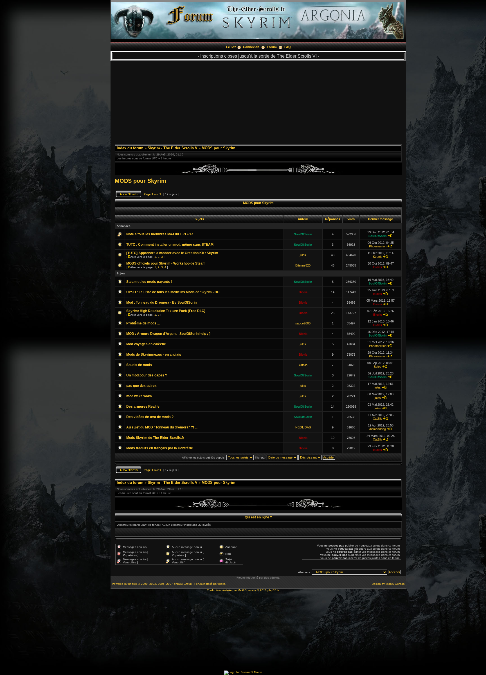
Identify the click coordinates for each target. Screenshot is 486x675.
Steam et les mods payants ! (149, 282)
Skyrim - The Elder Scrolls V (172, 148)
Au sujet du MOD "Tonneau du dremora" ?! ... (161, 427)
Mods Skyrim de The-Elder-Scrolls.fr (155, 438)
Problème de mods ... (143, 323)
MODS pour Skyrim (218, 148)
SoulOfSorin (303, 234)
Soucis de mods (139, 365)
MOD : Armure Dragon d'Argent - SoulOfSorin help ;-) (168, 334)
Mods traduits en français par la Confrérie (159, 448)
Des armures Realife (142, 406)
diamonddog (377, 429)
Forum (272, 47)
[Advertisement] (258, 100)
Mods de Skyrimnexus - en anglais (153, 354)
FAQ (287, 47)
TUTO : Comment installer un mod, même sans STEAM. (170, 245)
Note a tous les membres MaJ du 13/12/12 (159, 234)
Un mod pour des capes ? (146, 375)
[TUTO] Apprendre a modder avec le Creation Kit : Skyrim (172, 253)
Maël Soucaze (247, 590)
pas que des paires (141, 386)
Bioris (377, 267)
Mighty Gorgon (395, 583)
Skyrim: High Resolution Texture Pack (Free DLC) (165, 311)
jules (303, 255)
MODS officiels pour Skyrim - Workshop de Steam (166, 263)
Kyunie (377, 256)
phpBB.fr (273, 590)
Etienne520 (302, 265)
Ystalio (302, 365)
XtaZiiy (377, 418)
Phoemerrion (377, 246)
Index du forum (130, 148)
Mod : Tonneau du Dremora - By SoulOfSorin (161, 302)
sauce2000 (302, 323)
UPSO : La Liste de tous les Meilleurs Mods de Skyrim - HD (173, 292)
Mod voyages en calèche (146, 344)
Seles (377, 366)
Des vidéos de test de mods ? (150, 417)
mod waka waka (139, 396)
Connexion (251, 47)
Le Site (231, 47)
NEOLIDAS (303, 427)
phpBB (132, 583)
